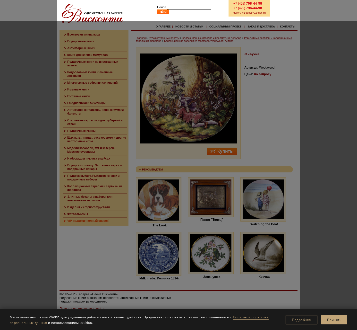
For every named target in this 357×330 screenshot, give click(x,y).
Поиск (161, 7)
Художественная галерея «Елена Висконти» (92, 13)
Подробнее (301, 320)
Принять (334, 320)
